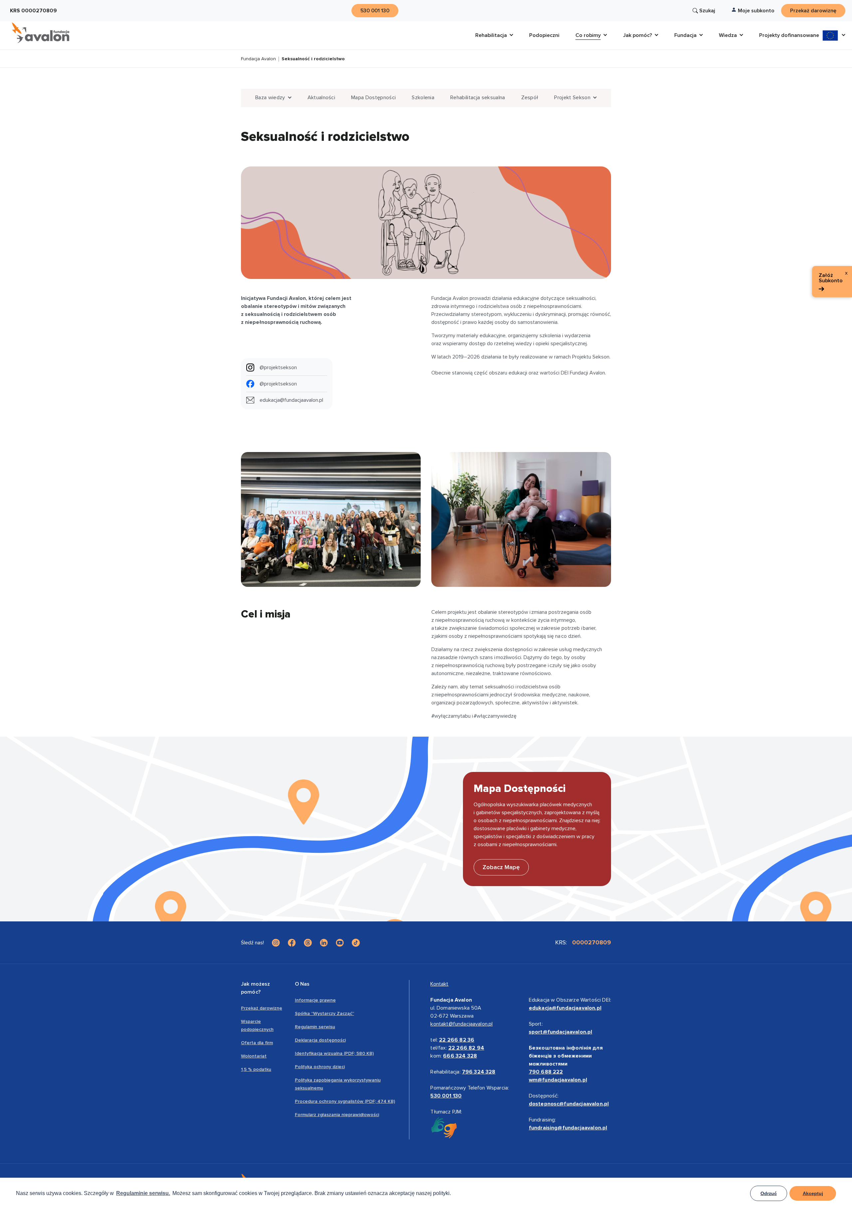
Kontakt (439, 984)
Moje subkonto (756, 10)
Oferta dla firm (257, 1043)
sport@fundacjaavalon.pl (560, 1032)
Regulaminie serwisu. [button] (143, 1193)
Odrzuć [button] (768, 1193)
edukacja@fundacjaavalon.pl (565, 1008)
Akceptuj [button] (813, 1193)
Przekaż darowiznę (261, 1008)
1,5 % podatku (256, 1069)
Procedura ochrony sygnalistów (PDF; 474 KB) (345, 1101)
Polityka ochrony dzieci (320, 1067)
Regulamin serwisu (315, 1027)
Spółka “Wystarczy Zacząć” (324, 1013)
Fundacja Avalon (258, 59)
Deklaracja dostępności (320, 1040)
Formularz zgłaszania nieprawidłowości (337, 1114)
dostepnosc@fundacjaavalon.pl (569, 1103)
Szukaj (707, 10)
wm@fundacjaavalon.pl (558, 1080)
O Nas (302, 984)
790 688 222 (546, 1072)
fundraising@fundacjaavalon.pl (568, 1127)
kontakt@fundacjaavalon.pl (461, 1024)
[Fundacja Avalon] (40, 33)
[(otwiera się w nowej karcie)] (276, 943)
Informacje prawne (315, 1000)
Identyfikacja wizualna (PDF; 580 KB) (334, 1053)
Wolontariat (254, 1056)
